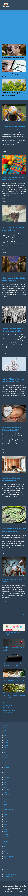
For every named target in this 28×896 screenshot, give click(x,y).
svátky (3, 398)
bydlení (3, 499)
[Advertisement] (14, 29)
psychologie (4, 601)
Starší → (24, 615)
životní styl (4, 148)
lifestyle (3, 198)
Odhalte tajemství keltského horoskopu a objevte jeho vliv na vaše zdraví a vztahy (14, 695)
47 (18, 615)
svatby (3, 249)
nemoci (3, 550)
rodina (3, 449)
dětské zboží (4, 350)
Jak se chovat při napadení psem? (13, 58)
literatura (3, 299)
